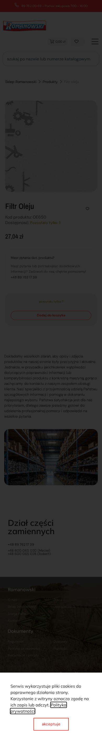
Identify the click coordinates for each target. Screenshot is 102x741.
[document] (51, 370)
